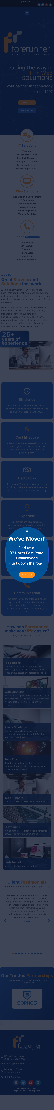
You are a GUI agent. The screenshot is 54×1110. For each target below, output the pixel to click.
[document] (27, 555)
